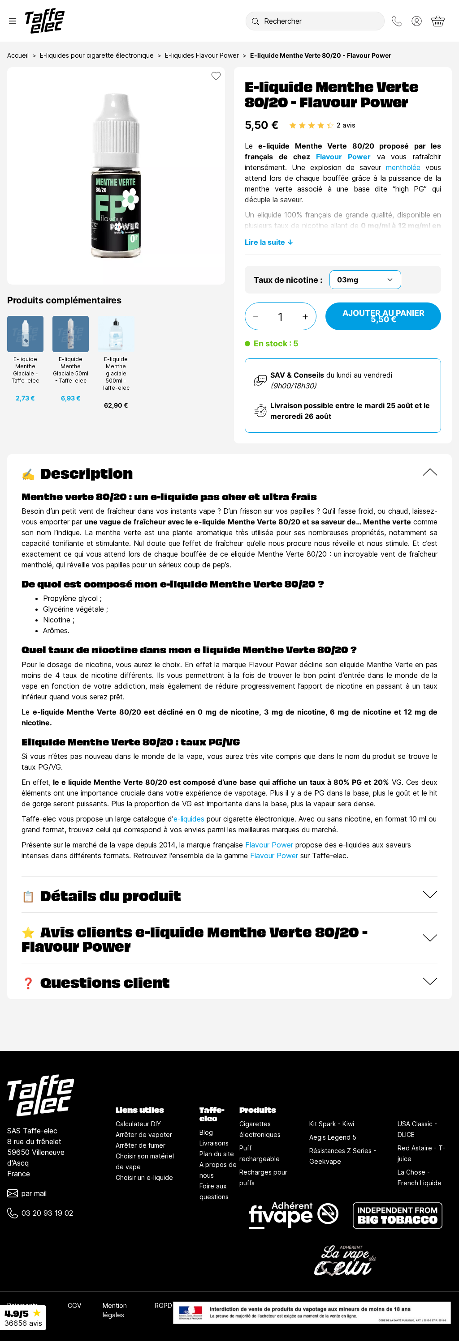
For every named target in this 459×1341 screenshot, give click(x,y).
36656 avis (23, 1323)
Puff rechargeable (259, 1153)
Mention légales (115, 1310)
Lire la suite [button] (265, 242)
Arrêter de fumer (140, 1145)
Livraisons (214, 1143)
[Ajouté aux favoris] (216, 76)
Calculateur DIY (138, 1124)
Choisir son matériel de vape (145, 1161)
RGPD (163, 1305)
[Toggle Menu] (12, 21)
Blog (206, 1132)
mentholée (405, 167)
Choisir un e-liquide (144, 1177)
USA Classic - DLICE (417, 1129)
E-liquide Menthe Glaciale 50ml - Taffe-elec (70, 370)
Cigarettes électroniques (260, 1129)
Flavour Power (340, 156)
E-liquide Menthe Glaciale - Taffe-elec (25, 370)
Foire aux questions (214, 1191)
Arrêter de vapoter (144, 1134)
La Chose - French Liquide (420, 1177)
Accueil (18, 55)
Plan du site (216, 1154)
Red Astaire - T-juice (421, 1153)
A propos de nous (218, 1170)
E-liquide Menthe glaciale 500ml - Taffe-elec (116, 373)
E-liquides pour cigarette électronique (97, 55)
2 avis (346, 125)
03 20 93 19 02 (47, 1213)
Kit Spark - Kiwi (331, 1124)
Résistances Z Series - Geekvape (342, 1156)
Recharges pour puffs (263, 1177)
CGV (74, 1305)
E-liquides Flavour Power (202, 55)
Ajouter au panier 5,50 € (383, 316)
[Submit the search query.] (255, 21)
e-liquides (188, 818)
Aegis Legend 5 (332, 1137)
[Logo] (45, 21)
